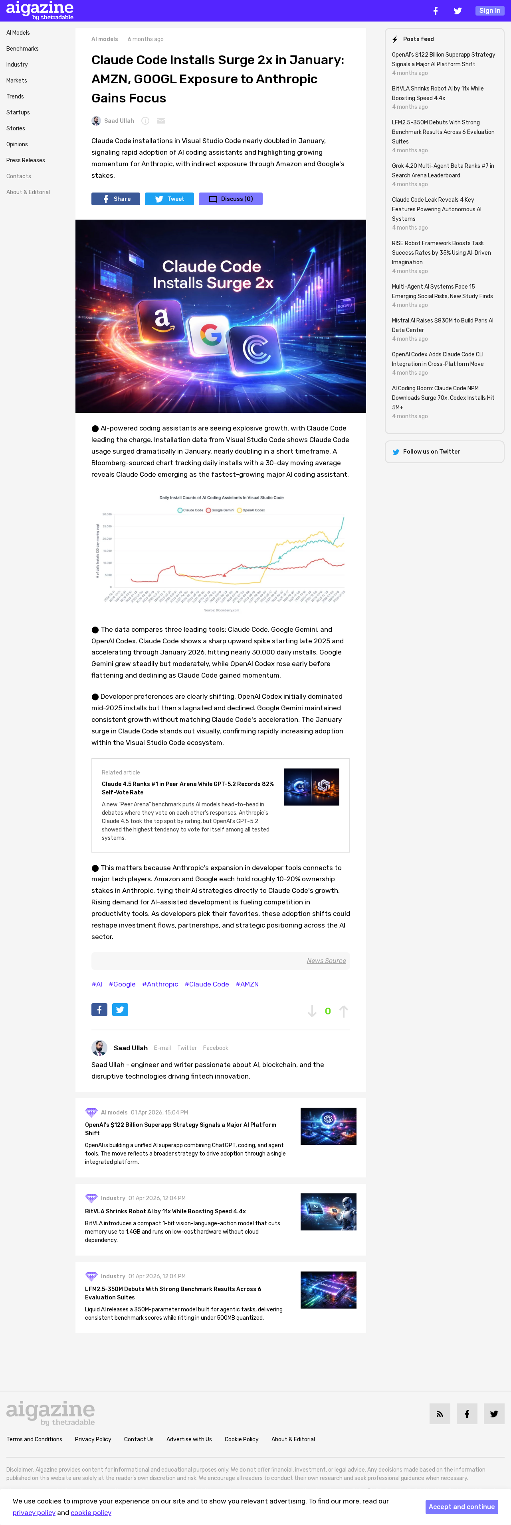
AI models (104, 39)
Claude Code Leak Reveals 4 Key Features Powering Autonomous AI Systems (436, 209)
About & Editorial (28, 192)
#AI (96, 984)
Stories (15, 128)
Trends (15, 96)
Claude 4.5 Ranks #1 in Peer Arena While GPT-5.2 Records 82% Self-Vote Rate (188, 788)
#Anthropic (160, 984)
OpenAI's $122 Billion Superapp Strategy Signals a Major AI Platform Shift (180, 1129)
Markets (16, 80)
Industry (17, 64)
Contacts (18, 176)
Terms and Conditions (34, 1439)
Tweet (175, 199)
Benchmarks (22, 48)
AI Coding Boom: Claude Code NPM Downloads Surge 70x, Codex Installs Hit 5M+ (443, 398)
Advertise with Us (189, 1439)
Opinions (17, 144)
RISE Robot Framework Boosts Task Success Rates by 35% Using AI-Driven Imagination (441, 253)
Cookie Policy (242, 1439)
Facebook (215, 1048)
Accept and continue (462, 1507)
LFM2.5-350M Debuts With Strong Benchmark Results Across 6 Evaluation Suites (173, 1293)
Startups (18, 112)
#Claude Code (206, 984)
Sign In (490, 10)
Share (122, 199)
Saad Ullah (119, 121)
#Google (122, 984)
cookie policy (91, 1513)
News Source (326, 961)
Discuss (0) (237, 199)
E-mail (162, 1048)
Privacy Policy (93, 1439)
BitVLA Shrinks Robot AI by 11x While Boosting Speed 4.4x (165, 1211)
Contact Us (139, 1439)
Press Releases (25, 160)
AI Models (18, 32)
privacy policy (34, 1513)
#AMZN (247, 984)
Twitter (187, 1048)
